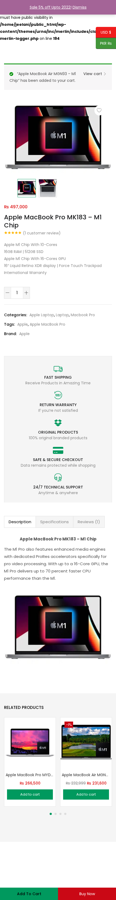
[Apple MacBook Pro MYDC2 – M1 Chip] (30, 742)
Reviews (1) (89, 522)
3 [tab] (60, 814)
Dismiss (80, 7)
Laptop (62, 315)
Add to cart (29, 894)
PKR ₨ (104, 44)
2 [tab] (55, 814)
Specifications (54, 522)
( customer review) (42, 233)
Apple (22, 324)
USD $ (103, 33)
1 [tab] (51, 814)
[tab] (20, 522)
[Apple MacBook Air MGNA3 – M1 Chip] (86, 742)
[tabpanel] (30, 762)
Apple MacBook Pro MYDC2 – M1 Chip (30, 775)
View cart (92, 73)
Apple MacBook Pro (47, 324)
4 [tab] (65, 814)
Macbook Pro (83, 315)
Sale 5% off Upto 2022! (50, 7)
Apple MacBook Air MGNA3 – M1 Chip (86, 775)
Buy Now (87, 894)
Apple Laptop (41, 315)
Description (20, 522)
